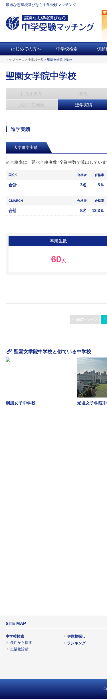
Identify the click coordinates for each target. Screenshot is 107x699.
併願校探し (76, 636)
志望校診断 (19, 649)
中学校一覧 (36, 59)
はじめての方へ (26, 49)
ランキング (76, 643)
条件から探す (21, 642)
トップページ (15, 59)
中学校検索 (67, 49)
